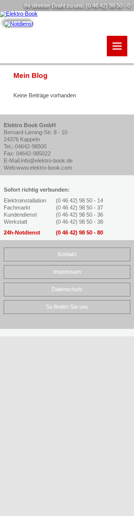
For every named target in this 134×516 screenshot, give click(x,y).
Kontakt (67, 254)
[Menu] (117, 46)
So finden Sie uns (67, 307)
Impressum (67, 272)
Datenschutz (67, 289)
